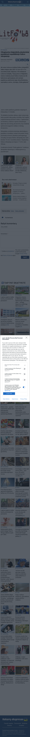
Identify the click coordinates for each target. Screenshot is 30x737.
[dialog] (15, 368)
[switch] (24, 369)
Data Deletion (6, 399)
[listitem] (15, 365)
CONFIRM (9, 393)
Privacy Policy (23, 399)
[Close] (27, 338)
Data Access (15, 399)
